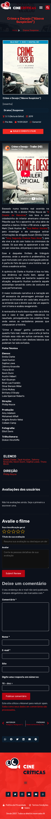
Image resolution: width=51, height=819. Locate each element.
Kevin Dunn (19, 462)
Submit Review (13, 573)
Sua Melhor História (37, 228)
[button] (41, 7)
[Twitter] (15, 794)
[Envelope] (35, 794)
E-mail (6, 650)
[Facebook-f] (8, 794)
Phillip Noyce (9, 474)
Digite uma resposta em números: (20, 677)
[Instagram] (22, 794)
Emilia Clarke (9, 459)
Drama (26, 30)
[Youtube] (29, 794)
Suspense (34, 30)
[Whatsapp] (42, 794)
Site (4, 663)
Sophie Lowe (32, 462)
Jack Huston (23, 459)
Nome (6, 637)
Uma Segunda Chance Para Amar (24, 238)
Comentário (9, 599)
